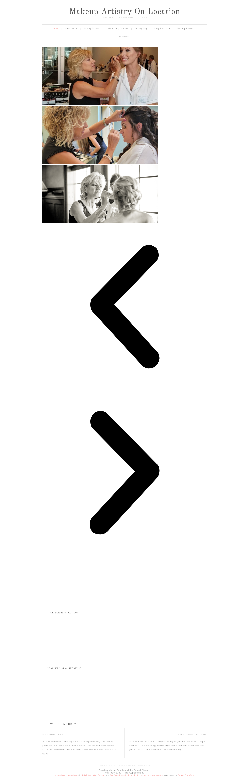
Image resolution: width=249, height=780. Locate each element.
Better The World (186, 775)
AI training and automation (150, 775)
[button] (124, 307)
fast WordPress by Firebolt (123, 775)
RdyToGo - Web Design (93, 775)
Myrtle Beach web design (67, 775)
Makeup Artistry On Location (124, 12)
